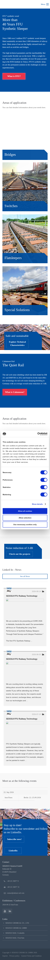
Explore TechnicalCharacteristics (17, 343)
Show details (37, 504)
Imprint (5, 956)
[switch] (43, 480)
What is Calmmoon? (14, 392)
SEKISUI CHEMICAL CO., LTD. (17, 923)
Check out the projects (19, 554)
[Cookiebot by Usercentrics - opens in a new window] (36, 433)
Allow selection (25, 518)
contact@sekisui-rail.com (15, 893)
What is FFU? (14, 76)
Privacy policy (14, 956)
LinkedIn (13, 850)
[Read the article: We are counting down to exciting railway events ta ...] (25, 671)
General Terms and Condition (31, 956)
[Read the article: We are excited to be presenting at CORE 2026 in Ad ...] (25, 608)
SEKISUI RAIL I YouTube (14, 938)
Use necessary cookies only (25, 524)
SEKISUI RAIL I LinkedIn (14, 933)
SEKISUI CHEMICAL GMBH (16, 928)
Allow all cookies (25, 511)
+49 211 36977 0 (13, 881)
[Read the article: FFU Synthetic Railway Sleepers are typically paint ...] (25, 731)
